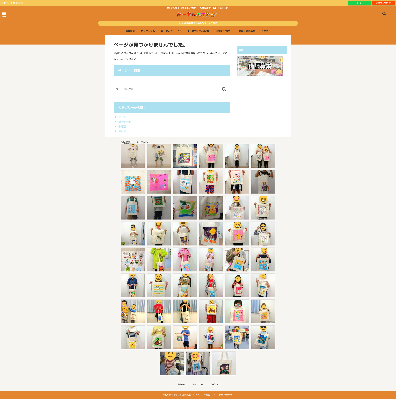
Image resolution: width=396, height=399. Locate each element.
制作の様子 (124, 121)
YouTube (214, 384)
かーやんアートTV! (171, 31)
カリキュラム (148, 31)
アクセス (266, 31)
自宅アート (124, 131)
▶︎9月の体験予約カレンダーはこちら (198, 23)
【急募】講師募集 (246, 31)
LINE (359, 3)
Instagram (198, 384)
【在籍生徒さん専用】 (198, 31)
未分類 (122, 126)
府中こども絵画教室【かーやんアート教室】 (192, 395)
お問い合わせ (383, 3)
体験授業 (130, 31)
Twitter (181, 384)
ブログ (122, 117)
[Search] (223, 89)
